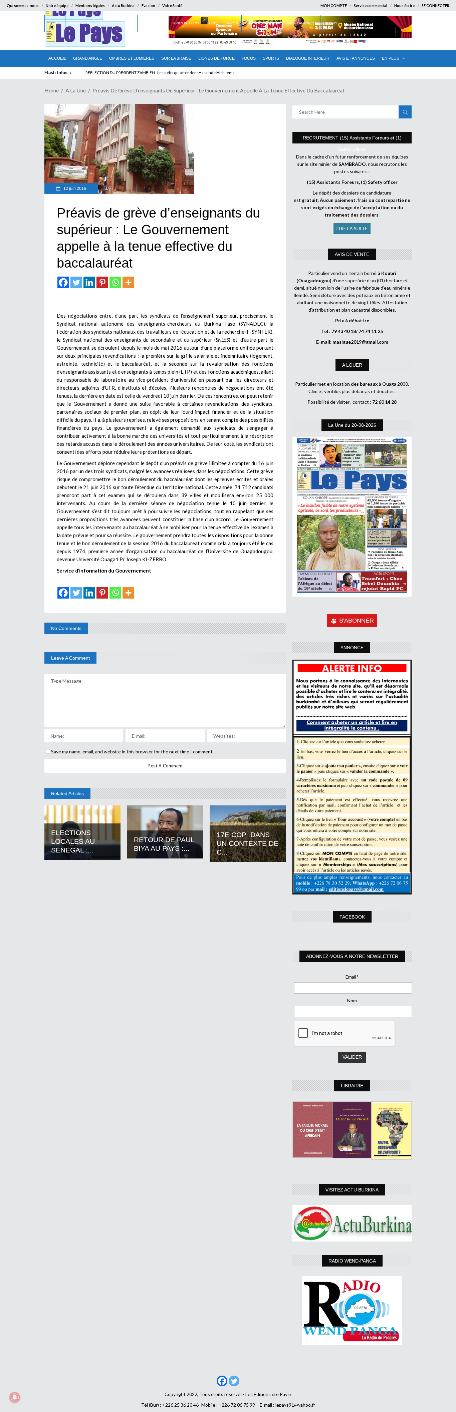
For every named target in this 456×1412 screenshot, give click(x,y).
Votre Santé (172, 5)
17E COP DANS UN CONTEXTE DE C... (247, 843)
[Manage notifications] (14, 1397)
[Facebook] (63, 282)
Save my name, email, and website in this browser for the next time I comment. (132, 751)
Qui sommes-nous (23, 5)
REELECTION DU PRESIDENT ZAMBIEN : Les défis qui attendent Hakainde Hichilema (160, 72)
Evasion (148, 5)
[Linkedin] (89, 282)
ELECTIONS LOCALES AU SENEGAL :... (73, 841)
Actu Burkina (123, 5)
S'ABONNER (356, 620)
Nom (352, 1000)
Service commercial (370, 5)
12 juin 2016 (74, 188)
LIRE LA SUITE (352, 228)
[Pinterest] (102, 282)
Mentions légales (90, 5)
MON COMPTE (333, 5)
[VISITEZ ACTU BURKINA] (352, 1223)
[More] (128, 282)
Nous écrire (404, 5)
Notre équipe (57, 5)
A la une (75, 90)
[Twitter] (76, 282)
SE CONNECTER (435, 5)
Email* (352, 977)
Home (51, 90)
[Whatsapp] (115, 282)
